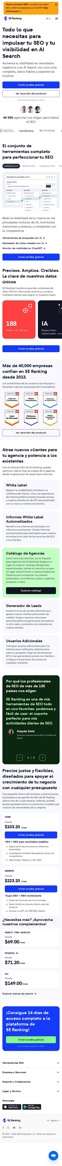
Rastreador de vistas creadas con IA (23, 243)
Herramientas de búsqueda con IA (22, 238)
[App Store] (11, 1107)
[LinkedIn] (20, 1127)
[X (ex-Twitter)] (8, 1127)
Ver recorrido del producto (31, 93)
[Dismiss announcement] (55, 4)
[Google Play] (31, 1107)
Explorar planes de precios (17, 993)
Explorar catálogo (31, 590)
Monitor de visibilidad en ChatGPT (22, 248)
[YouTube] (14, 1127)
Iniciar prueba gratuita (31, 85)
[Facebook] (3, 1127)
